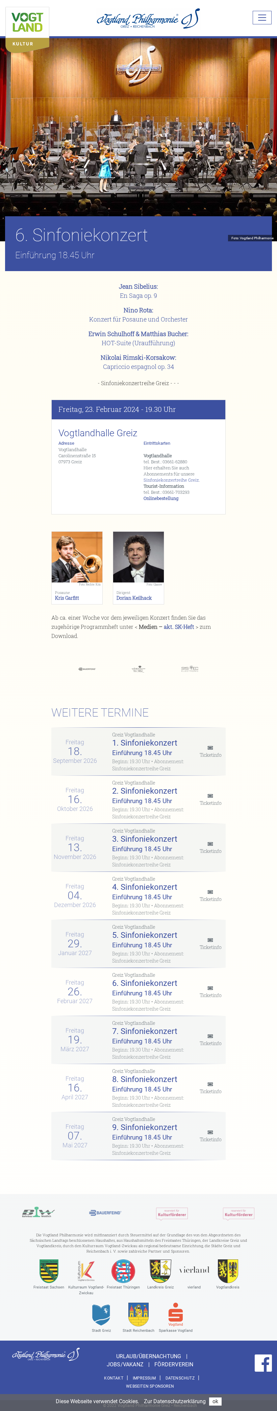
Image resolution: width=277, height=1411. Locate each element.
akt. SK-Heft (179, 626)
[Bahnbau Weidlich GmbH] (38, 1213)
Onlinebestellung (161, 498)
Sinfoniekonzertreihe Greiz (171, 480)
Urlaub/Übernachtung (149, 1356)
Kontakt (113, 1378)
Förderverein (173, 1364)
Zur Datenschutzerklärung (175, 1401)
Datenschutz (180, 1378)
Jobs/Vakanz (126, 1364)
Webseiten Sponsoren (150, 1386)
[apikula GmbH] (171, 1213)
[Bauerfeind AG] (87, 669)
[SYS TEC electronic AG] (190, 669)
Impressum (144, 1378)
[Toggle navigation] (262, 17)
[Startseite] (27, 28)
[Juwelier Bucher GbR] (138, 669)
